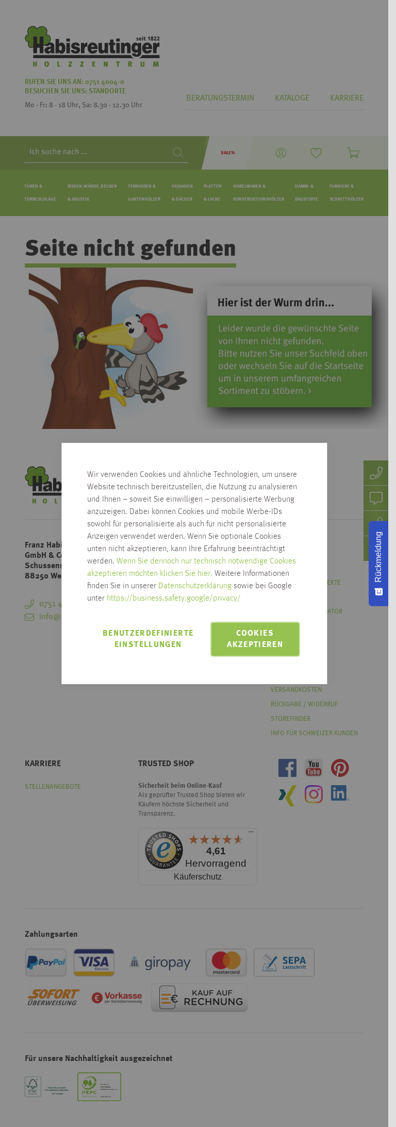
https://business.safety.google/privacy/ (174, 598)
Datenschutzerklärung (195, 586)
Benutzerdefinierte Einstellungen (148, 639)
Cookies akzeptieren (255, 639)
